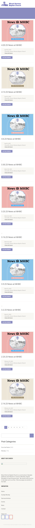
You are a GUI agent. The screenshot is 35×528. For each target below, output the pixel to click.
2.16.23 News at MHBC (11, 403)
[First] (2, 427)
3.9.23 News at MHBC (11, 284)
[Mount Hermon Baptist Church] (11, 3)
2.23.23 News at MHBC (11, 357)
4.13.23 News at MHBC (11, 92)
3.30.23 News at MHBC (11, 164)
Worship (3, 451)
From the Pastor (9, 53)
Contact (3, 508)
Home (3, 491)
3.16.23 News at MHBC (11, 237)
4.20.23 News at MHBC (11, 45)
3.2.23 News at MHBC (11, 310)
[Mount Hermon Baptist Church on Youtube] (11, 517)
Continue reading (6, 57)
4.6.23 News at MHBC (11, 139)
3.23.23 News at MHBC (11, 211)
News (2, 505)
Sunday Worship (5, 495)
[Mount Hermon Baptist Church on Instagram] (7, 517)
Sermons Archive (6, 498)
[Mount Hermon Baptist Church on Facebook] (3, 517)
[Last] (25, 427)
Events (3, 501)
